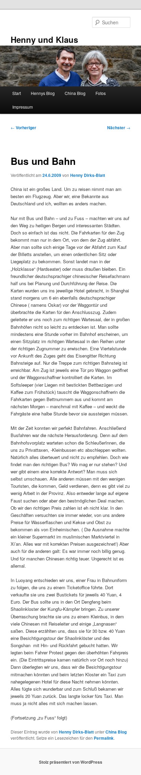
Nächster (118, 127)
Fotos (100, 93)
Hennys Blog (43, 93)
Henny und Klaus (44, 39)
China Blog (75, 93)
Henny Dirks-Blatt (87, 175)
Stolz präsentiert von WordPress (70, 762)
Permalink (104, 738)
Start (16, 93)
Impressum (22, 107)
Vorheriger (23, 127)
